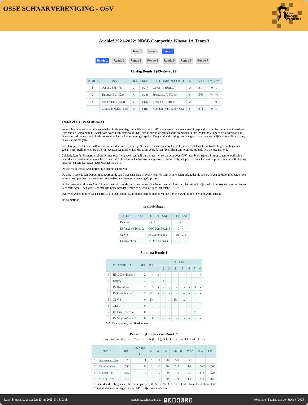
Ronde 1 (102, 60)
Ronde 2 (119, 60)
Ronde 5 (169, 60)
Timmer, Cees (107, 366)
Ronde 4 (152, 60)
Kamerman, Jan (108, 360)
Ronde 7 (202, 60)
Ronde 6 (186, 60)
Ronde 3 (136, 60)
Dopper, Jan (106, 372)
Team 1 (137, 51)
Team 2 (152, 51)
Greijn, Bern (106, 378)
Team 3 (167, 51)
